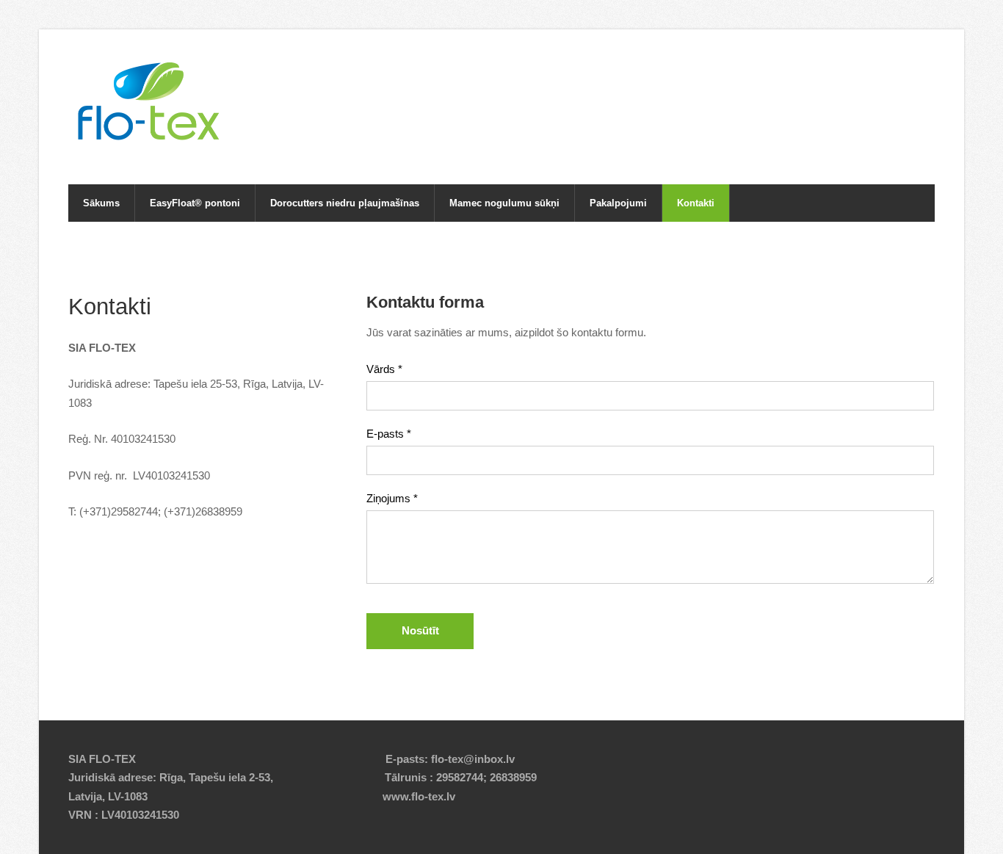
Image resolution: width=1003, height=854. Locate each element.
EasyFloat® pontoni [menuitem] (195, 203)
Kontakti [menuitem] (695, 203)
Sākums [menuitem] (101, 203)
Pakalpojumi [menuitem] (618, 203)
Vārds (384, 369)
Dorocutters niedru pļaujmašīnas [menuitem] (344, 203)
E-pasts (388, 433)
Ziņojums (392, 498)
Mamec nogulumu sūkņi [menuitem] (504, 203)
